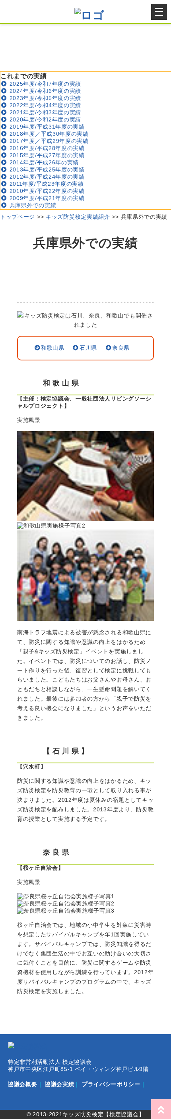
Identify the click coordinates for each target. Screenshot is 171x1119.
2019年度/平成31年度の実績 (46, 126)
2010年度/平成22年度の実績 (46, 191)
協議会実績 (59, 1084)
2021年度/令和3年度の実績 (44, 112)
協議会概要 (22, 1084)
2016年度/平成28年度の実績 (46, 148)
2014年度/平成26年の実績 (43, 162)
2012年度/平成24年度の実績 (46, 176)
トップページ (17, 217)
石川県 (88, 348)
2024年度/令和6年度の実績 (44, 91)
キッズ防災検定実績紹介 (78, 217)
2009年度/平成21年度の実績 (46, 198)
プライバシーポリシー (111, 1084)
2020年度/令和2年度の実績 (44, 119)
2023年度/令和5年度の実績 (44, 98)
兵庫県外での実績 (32, 205)
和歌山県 (52, 348)
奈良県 (121, 348)
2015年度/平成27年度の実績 (46, 155)
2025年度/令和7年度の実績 (44, 84)
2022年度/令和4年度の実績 (44, 105)
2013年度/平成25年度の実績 (46, 169)
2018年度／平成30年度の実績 (48, 134)
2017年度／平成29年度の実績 (48, 141)
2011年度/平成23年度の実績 (46, 184)
